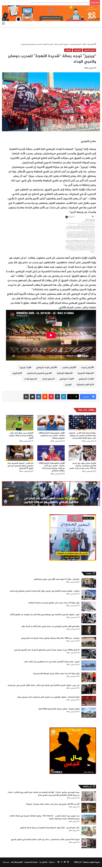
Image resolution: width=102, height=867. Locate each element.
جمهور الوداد (30, 379)
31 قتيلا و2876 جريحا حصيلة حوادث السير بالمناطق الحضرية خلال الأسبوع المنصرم (46, 650)
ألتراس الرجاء (87, 367)
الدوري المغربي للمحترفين (38, 373)
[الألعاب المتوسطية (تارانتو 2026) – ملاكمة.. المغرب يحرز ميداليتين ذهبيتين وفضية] (51, 422)
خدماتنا (52, 862)
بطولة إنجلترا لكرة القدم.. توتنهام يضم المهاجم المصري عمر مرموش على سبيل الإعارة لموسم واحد (82, 436)
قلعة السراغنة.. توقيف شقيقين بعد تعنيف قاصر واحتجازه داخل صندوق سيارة (48, 697)
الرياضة (68, 50)
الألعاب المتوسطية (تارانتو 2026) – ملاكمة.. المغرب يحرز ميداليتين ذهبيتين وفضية (51, 436)
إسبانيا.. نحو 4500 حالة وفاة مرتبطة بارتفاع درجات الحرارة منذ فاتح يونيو (50, 638)
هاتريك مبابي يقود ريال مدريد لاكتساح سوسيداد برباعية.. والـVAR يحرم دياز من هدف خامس (82, 466)
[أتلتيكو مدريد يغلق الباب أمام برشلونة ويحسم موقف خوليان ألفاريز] (19, 422)
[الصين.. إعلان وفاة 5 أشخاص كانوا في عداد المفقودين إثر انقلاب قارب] (88, 665)
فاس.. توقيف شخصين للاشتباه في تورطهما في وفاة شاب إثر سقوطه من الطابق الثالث (44, 614)
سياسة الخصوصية (31, 862)
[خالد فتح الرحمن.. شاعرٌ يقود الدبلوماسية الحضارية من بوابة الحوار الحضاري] (88, 831)
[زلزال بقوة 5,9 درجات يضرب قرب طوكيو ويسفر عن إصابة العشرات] (88, 607)
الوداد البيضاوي (86, 379)
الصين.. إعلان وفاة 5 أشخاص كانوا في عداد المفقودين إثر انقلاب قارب (51, 661)
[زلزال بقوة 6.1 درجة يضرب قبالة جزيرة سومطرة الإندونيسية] (88, 677)
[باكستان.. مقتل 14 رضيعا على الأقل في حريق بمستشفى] (88, 583)
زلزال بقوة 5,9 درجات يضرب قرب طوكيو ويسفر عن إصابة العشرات (53, 602)
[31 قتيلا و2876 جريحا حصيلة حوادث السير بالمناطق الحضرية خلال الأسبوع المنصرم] (88, 654)
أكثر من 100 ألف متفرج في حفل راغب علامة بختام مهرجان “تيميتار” (52, 804)
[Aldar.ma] (51, 13)
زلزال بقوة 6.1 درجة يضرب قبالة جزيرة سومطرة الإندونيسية (56, 673)
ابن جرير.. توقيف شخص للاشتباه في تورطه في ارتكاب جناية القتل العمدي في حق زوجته (43, 685)
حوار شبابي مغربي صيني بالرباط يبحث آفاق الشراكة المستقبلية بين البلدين (60, 2)
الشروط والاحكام (17, 862)
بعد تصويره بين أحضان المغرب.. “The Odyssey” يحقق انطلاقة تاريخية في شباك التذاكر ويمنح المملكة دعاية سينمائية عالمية (44, 817)
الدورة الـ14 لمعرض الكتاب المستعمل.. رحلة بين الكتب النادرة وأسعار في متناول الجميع (45, 839)
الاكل (84, 44)
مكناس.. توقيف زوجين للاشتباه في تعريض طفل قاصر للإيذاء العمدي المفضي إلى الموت (44, 591)
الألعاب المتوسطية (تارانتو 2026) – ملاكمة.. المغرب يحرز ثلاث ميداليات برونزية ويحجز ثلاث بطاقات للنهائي (51, 467)
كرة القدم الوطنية (84, 384)
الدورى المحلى (75, 44)
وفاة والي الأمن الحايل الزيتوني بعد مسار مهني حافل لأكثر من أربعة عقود (50, 626)
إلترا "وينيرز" (24, 367)
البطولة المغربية (85, 373)
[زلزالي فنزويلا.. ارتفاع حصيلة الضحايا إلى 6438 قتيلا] (88, 713)
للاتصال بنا (43, 862)
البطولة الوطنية (64, 373)
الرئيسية (91, 44)
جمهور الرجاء (47, 379)
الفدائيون (16, 373)
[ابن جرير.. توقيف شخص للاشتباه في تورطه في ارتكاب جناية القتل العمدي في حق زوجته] (88, 689)
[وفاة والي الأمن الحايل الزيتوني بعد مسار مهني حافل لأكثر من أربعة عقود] (88, 630)
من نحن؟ (6, 862)
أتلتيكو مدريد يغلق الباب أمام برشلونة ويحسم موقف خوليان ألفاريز (21, 436)
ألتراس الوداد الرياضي (46, 367)
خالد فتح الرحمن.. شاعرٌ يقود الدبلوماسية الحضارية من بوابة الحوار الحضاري (49, 827)
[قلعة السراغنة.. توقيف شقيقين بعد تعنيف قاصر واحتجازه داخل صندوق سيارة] (88, 701)
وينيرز (67, 384)
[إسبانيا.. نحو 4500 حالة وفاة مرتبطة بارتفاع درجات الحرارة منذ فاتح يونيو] (88, 642)
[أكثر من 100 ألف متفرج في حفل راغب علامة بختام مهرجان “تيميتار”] (88, 808)
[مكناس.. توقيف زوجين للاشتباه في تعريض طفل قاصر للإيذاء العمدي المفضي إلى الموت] (88, 595)
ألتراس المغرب (68, 367)
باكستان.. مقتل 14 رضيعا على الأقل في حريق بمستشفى (56, 579)
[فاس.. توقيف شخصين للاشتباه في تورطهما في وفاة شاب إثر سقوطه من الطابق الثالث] (88, 618)
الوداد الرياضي (66, 379)
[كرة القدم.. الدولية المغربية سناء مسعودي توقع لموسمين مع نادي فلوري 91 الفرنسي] (19, 453)
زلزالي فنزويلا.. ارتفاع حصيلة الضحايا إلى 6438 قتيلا (58, 708)
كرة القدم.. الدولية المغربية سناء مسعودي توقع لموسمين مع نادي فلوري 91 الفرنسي (20, 466)
